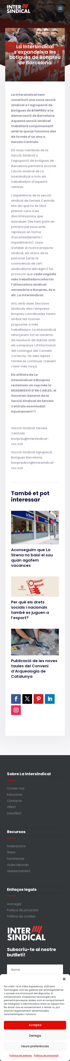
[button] (64, 979)
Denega (35, 1036)
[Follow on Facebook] (16, 699)
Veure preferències (35, 1046)
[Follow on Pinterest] (38, 699)
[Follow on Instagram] (16, 710)
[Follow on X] (27, 699)
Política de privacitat (46, 1055)
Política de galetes (21, 1055)
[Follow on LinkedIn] (50, 699)
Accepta (35, 1025)
